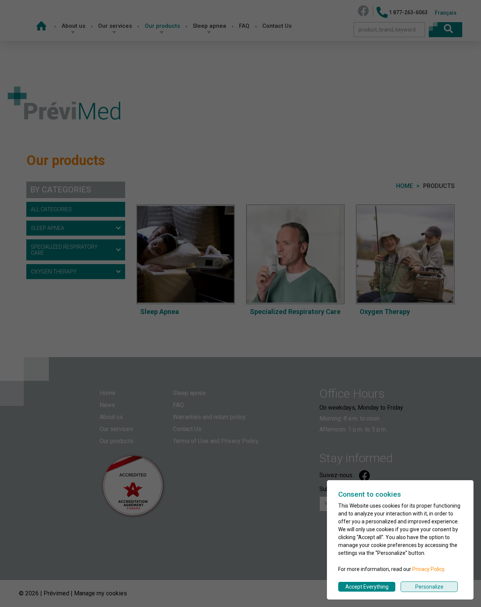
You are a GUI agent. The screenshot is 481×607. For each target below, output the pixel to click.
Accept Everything (367, 587)
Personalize (429, 587)
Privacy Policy (428, 569)
